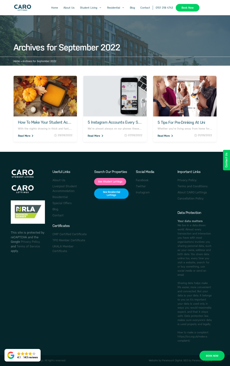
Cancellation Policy (191, 198)
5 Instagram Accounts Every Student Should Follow (115, 122)
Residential (113, 7)
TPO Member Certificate (68, 240)
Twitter (141, 186)
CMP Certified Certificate (69, 234)
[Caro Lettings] (22, 7)
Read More (24, 135)
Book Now (187, 7)
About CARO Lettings (192, 192)
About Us (69, 7)
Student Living (88, 7)
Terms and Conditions (193, 186)
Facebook (142, 180)
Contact (145, 7)
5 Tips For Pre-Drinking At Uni (181, 122)
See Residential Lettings (111, 193)
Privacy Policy (30, 241)
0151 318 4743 (164, 7)
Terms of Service (28, 246)
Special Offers (62, 203)
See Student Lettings (110, 181)
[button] (22, 355)
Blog (132, 7)
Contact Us (226, 160)
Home (54, 7)
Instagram (143, 192)
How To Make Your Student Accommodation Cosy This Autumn (45, 122)
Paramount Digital (172, 360)
